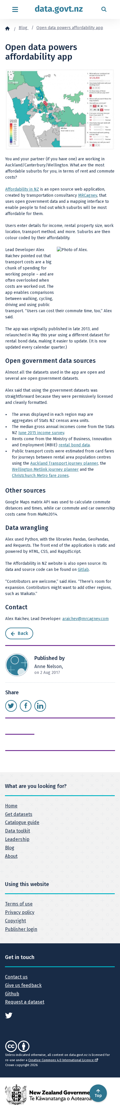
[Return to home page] (59, 9)
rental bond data (74, 445)
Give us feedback (23, 985)
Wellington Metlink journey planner (45, 469)
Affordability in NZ (22, 189)
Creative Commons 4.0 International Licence (61, 1060)
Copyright (15, 921)
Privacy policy (19, 912)
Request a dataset (24, 1002)
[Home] (7, 28)
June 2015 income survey (41, 432)
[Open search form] (103, 9)
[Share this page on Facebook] (25, 706)
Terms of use (19, 904)
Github (12, 994)
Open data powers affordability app (69, 27)
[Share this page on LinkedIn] (40, 706)
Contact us (16, 977)
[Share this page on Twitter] (11, 706)
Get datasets (18, 814)
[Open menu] (15, 9)
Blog (24, 27)
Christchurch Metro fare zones (40, 475)
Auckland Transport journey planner (64, 463)
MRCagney (87, 195)
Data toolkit (17, 831)
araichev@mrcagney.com (85, 618)
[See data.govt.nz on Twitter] (8, 1015)
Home (11, 806)
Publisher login (21, 929)
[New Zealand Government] (50, 1094)
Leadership (17, 839)
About (11, 856)
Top (98, 1095)
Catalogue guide (22, 822)
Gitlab (83, 569)
